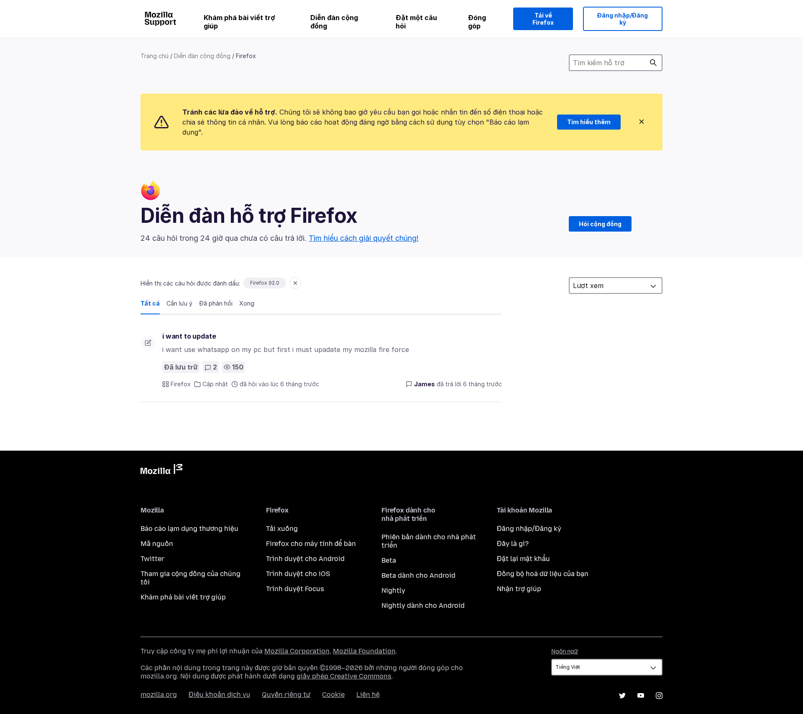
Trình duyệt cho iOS (298, 574)
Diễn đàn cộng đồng (334, 21)
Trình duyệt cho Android (305, 559)
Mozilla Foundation (364, 651)
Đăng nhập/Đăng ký (622, 19)
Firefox (181, 384)
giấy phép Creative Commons (344, 676)
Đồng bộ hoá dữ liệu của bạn (542, 574)
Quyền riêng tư (286, 695)
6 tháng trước (482, 384)
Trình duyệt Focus (295, 589)
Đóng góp (477, 21)
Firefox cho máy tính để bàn (311, 544)
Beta (388, 560)
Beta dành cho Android (418, 575)
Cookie (333, 695)
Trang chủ (155, 55)
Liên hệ (368, 695)
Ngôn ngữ (564, 651)
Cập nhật (215, 384)
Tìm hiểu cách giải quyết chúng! (364, 238)
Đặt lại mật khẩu (523, 559)
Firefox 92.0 (264, 283)
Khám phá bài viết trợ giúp (239, 21)
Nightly (393, 590)
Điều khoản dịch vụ (219, 695)
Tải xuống (282, 529)
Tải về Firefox (543, 19)
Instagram (659, 695)
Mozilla (161, 470)
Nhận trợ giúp (519, 589)
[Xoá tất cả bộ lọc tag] (295, 283)
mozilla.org (159, 695)
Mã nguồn (157, 544)
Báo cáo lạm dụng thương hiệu (189, 529)
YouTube (640, 695)
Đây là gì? (513, 544)
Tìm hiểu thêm (589, 121)
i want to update (189, 336)
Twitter (152, 559)
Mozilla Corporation (297, 651)
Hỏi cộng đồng (600, 223)
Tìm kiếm (653, 62)
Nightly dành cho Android (423, 605)
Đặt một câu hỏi (416, 21)
